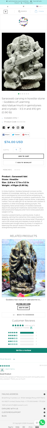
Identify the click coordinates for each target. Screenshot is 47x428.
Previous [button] (2, 278)
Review (17, 170)
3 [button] (22, 93)
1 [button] (18, 93)
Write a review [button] (23, 350)
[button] (13, 333)
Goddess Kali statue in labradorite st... (23, 300)
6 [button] (28, 93)
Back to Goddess (25, 315)
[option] (23, 62)
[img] (5, 366)
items (41, 11)
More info (7, 170)
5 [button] (26, 93)
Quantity (6, 150)
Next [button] (44, 278)
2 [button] (20, 93)
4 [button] (24, 93)
